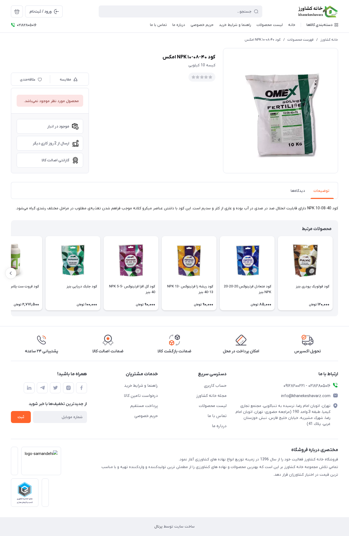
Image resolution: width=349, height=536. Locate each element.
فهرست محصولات (300, 39)
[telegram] (42, 387)
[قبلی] (338, 273)
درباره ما (219, 426)
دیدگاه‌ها (298, 190)
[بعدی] (10, 273)
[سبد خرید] (17, 11)
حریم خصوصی (146, 416)
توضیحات (321, 190)
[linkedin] (29, 387)
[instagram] (68, 387)
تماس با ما (217, 416)
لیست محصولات (213, 406)
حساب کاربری (215, 385)
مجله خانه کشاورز (211, 395)
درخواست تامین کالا (141, 395)
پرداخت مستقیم (144, 406)
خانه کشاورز (329, 39)
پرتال (158, 526)
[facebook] (81, 387)
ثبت (20, 417)
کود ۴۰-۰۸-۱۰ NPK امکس (263, 39)
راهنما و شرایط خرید (141, 385)
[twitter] (55, 387)
